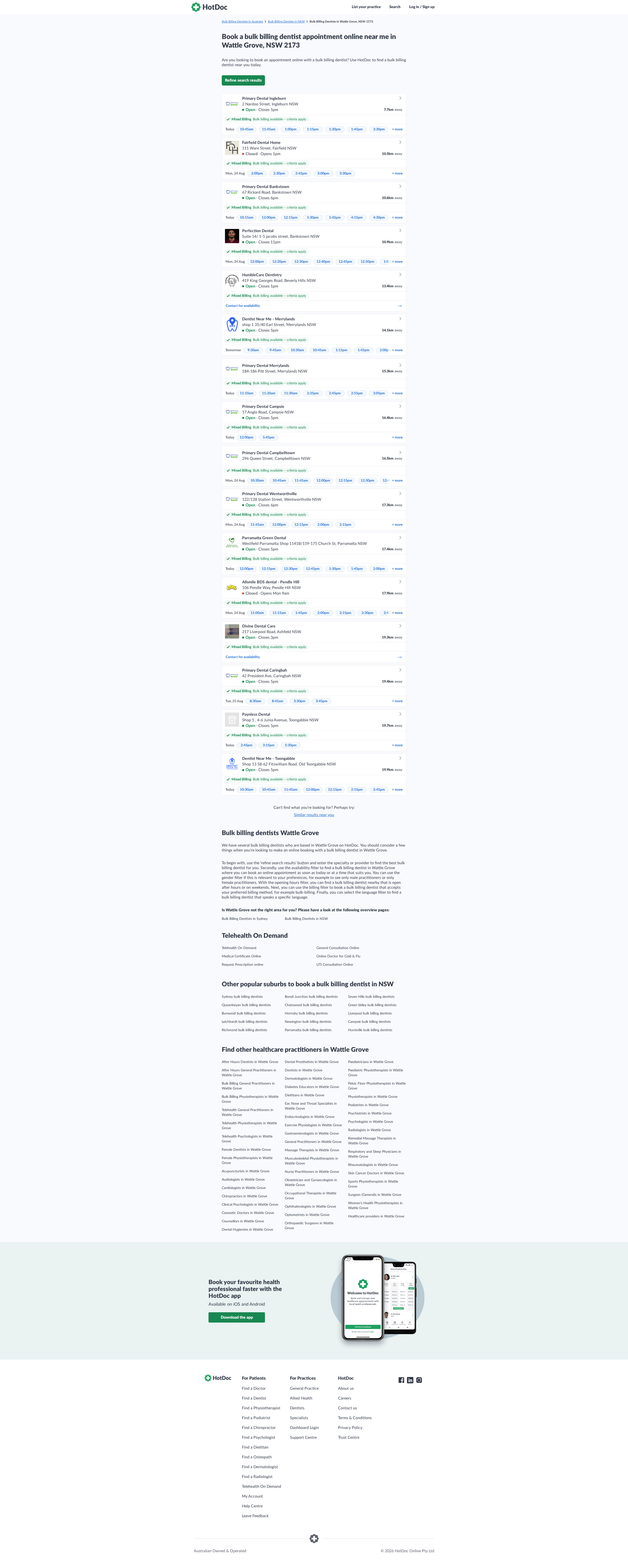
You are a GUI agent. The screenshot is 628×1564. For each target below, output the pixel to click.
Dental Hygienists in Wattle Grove (247, 1229)
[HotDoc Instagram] (419, 1380)
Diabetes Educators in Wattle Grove (312, 1087)
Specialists (299, 1418)
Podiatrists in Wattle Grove (368, 1105)
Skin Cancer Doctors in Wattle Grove (376, 1173)
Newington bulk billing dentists (308, 1022)
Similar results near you (314, 815)
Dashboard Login (304, 1428)
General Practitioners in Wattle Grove (313, 1142)
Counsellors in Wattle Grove (243, 1221)
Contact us (347, 1408)
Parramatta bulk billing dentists (308, 1030)
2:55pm (357, 393)
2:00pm (257, 173)
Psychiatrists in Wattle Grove (370, 1113)
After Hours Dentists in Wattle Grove (250, 1062)
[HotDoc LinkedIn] (410, 1380)
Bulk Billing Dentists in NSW (286, 21)
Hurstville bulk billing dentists (370, 1030)
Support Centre (303, 1437)
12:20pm (279, 261)
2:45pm (301, 173)
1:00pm (291, 129)
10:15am (246, 217)
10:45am (246, 129)
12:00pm (268, 217)
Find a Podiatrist (256, 1418)
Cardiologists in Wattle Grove (244, 1188)
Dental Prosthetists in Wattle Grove (312, 1062)
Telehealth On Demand (239, 948)
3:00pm (323, 173)
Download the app (237, 1317)
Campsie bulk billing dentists (369, 1022)
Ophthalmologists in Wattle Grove (310, 1206)
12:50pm (367, 261)
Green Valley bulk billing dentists (372, 1005)
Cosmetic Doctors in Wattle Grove (248, 1213)
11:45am (268, 129)
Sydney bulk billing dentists (242, 997)
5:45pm (269, 437)
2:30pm (279, 173)
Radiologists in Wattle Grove (369, 1130)
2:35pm (313, 393)
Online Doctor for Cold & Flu (338, 956)
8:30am (255, 701)
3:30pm (379, 129)
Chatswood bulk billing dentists (308, 1005)
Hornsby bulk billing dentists (306, 1013)
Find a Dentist (254, 1398)
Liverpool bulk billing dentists (370, 1013)
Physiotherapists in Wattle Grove (372, 1097)
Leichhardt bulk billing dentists (244, 1022)
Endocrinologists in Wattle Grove (309, 1117)
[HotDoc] (209, 7)
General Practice (304, 1388)
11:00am (257, 613)
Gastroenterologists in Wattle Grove (312, 1133)
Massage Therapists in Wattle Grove (312, 1150)
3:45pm (321, 701)
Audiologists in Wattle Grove (243, 1179)
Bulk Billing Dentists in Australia (242, 21)
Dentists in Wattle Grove (303, 1070)
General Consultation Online (337, 948)
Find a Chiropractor (259, 1428)
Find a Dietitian (255, 1447)
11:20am (268, 393)
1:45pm (357, 129)
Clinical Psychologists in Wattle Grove (250, 1204)
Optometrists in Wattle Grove (307, 1215)
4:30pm (379, 217)
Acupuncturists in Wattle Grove (245, 1171)
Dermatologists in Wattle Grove (308, 1078)
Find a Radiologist (257, 1477)
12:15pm (291, 217)
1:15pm (313, 129)
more (397, 129)
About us (346, 1388)
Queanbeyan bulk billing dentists (246, 1005)
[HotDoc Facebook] (401, 1380)
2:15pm (345, 524)
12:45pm (345, 261)
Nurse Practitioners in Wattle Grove (312, 1172)
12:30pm (301, 261)
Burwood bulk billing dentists (244, 1013)
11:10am (246, 393)
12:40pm (323, 261)
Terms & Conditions (355, 1418)
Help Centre (252, 1506)
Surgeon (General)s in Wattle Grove (374, 1195)
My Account (252, 1496)
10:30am (297, 350)
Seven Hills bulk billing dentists (371, 997)
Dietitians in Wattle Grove (304, 1095)
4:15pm (357, 217)
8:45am (277, 701)
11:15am (279, 613)
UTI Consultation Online (334, 964)
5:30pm (291, 745)
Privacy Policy (350, 1428)
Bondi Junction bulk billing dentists (311, 997)
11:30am (291, 393)
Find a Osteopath (257, 1457)
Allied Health (301, 1398)
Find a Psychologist (258, 1437)
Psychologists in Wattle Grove (370, 1122)
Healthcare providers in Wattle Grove (376, 1216)
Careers (344, 1398)
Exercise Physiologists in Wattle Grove (313, 1125)
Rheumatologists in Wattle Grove (373, 1165)
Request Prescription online (242, 964)
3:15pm (269, 745)
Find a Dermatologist (260, 1467)
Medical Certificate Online (241, 956)
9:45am (275, 350)
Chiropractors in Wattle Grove (244, 1196)
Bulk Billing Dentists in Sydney (245, 919)
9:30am (253, 350)
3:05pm (379, 393)
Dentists (297, 1408)
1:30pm (335, 129)
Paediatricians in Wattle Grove (370, 1062)
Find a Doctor (254, 1388)
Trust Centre (348, 1437)
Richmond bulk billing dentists (244, 1030)
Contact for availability (243, 306)
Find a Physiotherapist (261, 1408)
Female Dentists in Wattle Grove (246, 1149)
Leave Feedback (255, 1516)
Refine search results (243, 80)
